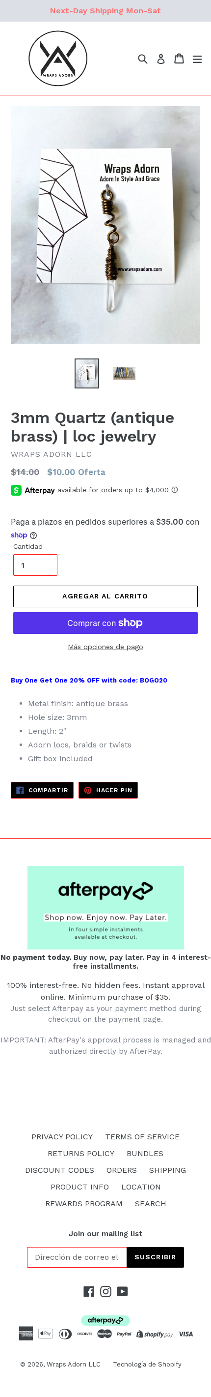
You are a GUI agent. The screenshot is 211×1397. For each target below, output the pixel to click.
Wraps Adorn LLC (74, 1364)
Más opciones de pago (105, 647)
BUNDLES (145, 1153)
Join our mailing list (105, 1233)
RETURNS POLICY (81, 1153)
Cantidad (28, 546)
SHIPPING (167, 1170)
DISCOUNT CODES (59, 1170)
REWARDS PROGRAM (84, 1203)
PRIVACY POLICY (62, 1136)
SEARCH (150, 1203)
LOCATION (141, 1186)
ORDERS (121, 1170)
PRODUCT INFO (80, 1186)
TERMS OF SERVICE (142, 1136)
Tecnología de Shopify (147, 1364)
